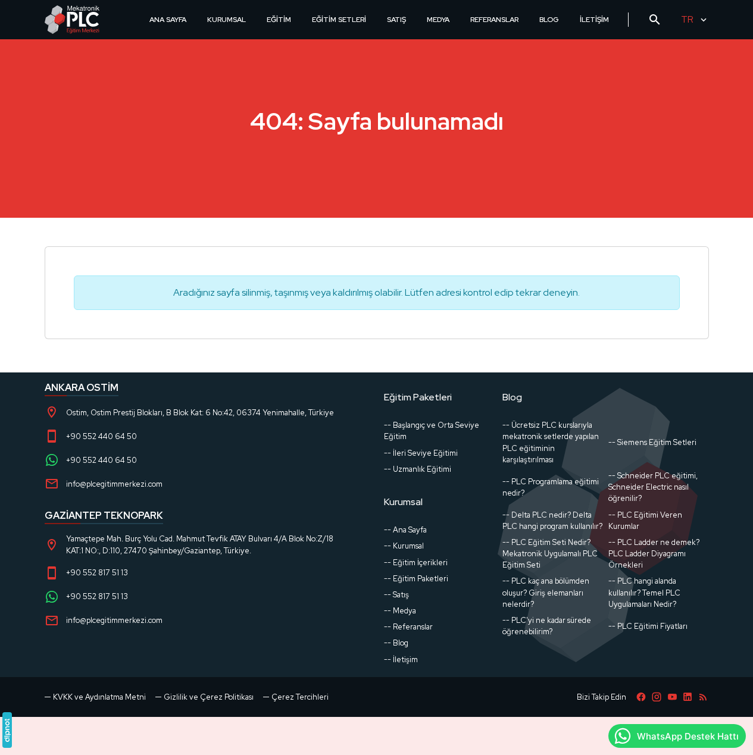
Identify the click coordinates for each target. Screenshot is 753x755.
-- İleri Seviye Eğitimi (421, 453)
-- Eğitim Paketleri (416, 579)
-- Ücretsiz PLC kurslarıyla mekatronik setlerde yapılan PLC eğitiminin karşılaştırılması (550, 442)
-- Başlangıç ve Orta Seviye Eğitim (431, 430)
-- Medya (400, 611)
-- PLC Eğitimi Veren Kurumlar (645, 520)
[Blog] (703, 697)
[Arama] (654, 19)
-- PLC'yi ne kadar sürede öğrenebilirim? (546, 626)
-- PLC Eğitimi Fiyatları (648, 626)
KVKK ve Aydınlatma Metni (99, 697)
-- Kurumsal (404, 546)
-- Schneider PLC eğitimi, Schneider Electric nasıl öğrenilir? (653, 487)
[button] (296, 697)
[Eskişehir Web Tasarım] (7, 730)
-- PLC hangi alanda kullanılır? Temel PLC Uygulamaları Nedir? (644, 592)
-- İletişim (401, 659)
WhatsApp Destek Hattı (688, 736)
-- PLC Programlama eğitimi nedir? (550, 487)
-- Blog (396, 643)
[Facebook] (641, 697)
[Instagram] (656, 697)
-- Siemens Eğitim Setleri (652, 442)
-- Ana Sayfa (405, 530)
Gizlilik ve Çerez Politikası (209, 697)
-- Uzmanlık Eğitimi (417, 469)
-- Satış (396, 595)
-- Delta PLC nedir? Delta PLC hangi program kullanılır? (552, 520)
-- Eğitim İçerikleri (416, 562)
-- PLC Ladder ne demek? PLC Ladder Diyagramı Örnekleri (653, 553)
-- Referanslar (408, 627)
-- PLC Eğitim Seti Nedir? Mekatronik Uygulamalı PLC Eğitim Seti (550, 553)
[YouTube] (672, 697)
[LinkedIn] (687, 697)
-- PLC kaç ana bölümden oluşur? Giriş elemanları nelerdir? (545, 592)
